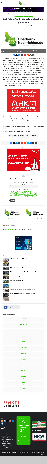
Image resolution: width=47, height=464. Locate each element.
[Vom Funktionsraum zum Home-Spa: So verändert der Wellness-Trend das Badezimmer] (6, 299)
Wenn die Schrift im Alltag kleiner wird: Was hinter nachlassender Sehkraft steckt (25, 276)
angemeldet (10, 229)
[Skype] (28, 143)
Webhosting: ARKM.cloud (40, 452)
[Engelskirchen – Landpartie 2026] (6, 281)
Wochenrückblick (24, 189)
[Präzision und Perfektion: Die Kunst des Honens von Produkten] (6, 294)
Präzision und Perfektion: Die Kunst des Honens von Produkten (22, 293)
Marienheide (3, 437)
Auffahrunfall (13, 135)
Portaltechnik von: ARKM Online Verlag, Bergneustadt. (26, 452)
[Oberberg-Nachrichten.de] (23, 3)
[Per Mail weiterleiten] (30, 55)
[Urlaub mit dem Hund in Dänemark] (6, 268)
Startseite (11, 14)
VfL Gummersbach (4, 445)
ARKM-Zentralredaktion (14, 25)
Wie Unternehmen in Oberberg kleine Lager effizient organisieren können (24, 271)
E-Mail (23, 184)
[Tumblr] (22, 55)
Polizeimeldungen (29, 16)
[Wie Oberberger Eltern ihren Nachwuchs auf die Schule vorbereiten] (6, 264)
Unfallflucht (34, 135)
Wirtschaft (6, 447)
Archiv (15, 14)
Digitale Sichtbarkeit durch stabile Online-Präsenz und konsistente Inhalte (24, 258)
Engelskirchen (3, 433)
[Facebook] (14, 55)
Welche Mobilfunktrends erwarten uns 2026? (18, 284)
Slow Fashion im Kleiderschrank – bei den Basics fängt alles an (22, 289)
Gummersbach (10, 433)
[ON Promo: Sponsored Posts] (23, 9)
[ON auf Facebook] (11, 308)
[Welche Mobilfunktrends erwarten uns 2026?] (6, 286)
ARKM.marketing (23, 88)
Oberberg (2, 439)
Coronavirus (9, 431)
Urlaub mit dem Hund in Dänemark (16, 267)
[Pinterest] (25, 55)
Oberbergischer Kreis (9, 439)
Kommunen (19, 16)
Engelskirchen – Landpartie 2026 (16, 280)
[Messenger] (30, 143)
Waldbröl (10, 445)
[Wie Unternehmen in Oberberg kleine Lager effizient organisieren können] (6, 273)
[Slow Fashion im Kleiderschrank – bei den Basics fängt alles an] (6, 290)
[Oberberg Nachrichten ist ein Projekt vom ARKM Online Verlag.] (11, 407)
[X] (16, 55)
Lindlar (24, 16)
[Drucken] (33, 55)
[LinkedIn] (19, 55)
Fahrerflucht (21, 135)
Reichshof (6, 441)
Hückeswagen (3, 435)
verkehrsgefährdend (23, 137)
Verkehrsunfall (9, 443)
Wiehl (2, 447)
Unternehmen (3, 443)
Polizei (2, 441)
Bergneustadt (3, 431)
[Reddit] (28, 55)
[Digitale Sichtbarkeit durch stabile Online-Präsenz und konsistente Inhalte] (6, 260)
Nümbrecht (8, 437)
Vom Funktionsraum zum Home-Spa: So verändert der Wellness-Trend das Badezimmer (27, 297)
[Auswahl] (1, 3)
